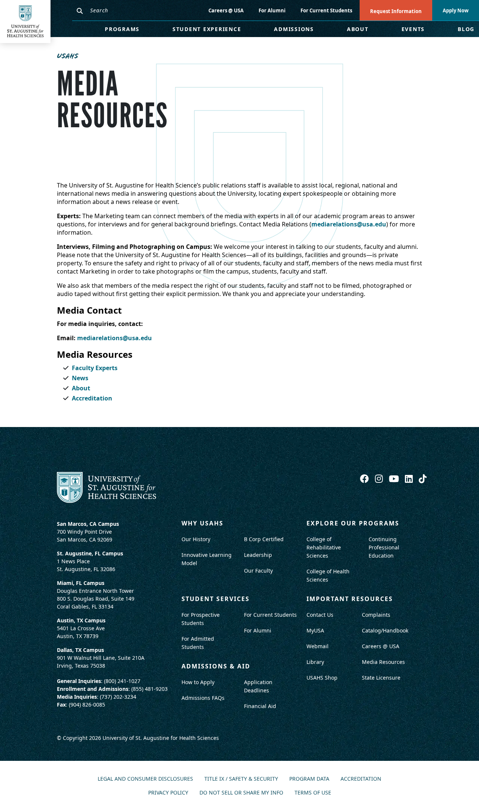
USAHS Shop (322, 677)
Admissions (294, 29)
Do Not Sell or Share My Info (241, 793)
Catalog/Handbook (385, 630)
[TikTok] (423, 478)
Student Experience (207, 29)
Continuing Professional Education (384, 547)
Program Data (309, 779)
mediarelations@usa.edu (348, 224)
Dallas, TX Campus (80, 649)
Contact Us (319, 614)
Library (315, 661)
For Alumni (272, 10)
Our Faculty (258, 570)
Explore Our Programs (352, 523)
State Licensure (381, 677)
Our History (195, 539)
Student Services (215, 599)
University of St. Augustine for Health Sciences (161, 737)
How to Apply (197, 682)
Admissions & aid (215, 666)
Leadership (258, 554)
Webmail (317, 646)
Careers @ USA (226, 10)
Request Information (396, 11)
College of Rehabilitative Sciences (323, 547)
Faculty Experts (95, 368)
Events (413, 29)
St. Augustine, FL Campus (90, 553)
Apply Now (456, 10)
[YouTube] (395, 478)
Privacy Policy (168, 793)
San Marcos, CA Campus (88, 523)
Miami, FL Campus (80, 582)
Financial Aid (260, 706)
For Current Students (326, 10)
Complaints (376, 614)
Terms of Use (313, 793)
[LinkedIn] (410, 478)
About (358, 29)
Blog (466, 29)
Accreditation (92, 398)
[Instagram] (380, 478)
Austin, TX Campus (81, 620)
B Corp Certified (264, 539)
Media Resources (383, 661)
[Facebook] (365, 478)
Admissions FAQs (203, 697)
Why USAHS (202, 523)
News (80, 378)
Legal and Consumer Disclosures (145, 779)
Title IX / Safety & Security (241, 779)
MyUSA (315, 630)
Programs (122, 29)
